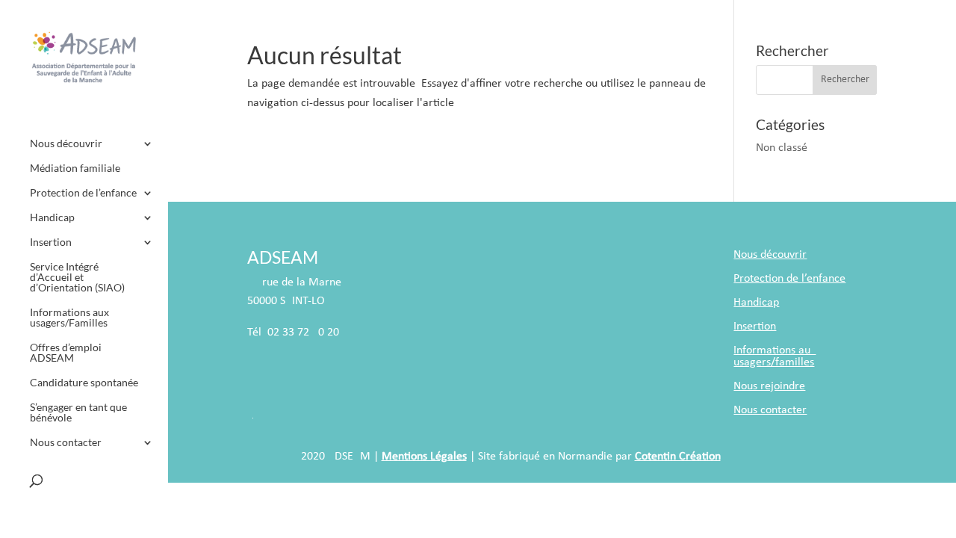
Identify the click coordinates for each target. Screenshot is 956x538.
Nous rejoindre (769, 386)
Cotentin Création (678, 457)
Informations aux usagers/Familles (69, 318)
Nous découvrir (66, 143)
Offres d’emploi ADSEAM (66, 353)
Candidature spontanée (84, 383)
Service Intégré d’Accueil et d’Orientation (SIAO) (77, 278)
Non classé (781, 148)
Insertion (51, 242)
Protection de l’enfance (83, 193)
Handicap (52, 217)
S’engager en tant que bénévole (78, 413)
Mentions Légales (424, 457)
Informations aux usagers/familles (774, 356)
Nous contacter (66, 442)
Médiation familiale (75, 168)
